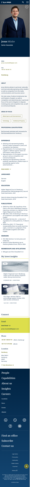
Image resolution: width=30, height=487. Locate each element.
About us (7, 383)
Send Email (4, 325)
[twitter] (15, 420)
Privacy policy (15, 457)
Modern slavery (15, 463)
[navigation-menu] (27, 2)
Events (4, 407)
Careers (6, 394)
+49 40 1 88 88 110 (6, 69)
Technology (6, 121)
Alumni (4, 412)
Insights (6, 388)
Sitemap (14, 470)
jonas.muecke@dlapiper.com (9, 63)
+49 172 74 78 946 (6, 344)
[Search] (23, 2)
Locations (4, 399)
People (5, 372)
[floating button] (26, 466)
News (3, 403)
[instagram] (24, 420)
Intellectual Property (19, 121)
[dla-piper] (6, 2)
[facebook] (10, 426)
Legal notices (15, 454)
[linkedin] (5, 420)
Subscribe (7, 440)
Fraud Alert (15, 466)
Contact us (8, 446)
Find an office (10, 435)
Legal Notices (19, 478)
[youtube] (19, 426)
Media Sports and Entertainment (12, 116)
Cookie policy (15, 460)
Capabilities (8, 378)
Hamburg (4, 75)
